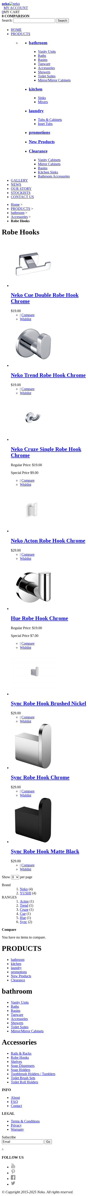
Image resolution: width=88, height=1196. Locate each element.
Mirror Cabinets (49, 164)
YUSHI (25, 893)
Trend (24, 905)
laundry (36, 110)
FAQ (14, 1102)
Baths (42, 56)
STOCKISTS (20, 193)
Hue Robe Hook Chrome (39, 618)
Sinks (42, 98)
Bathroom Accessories (54, 176)
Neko (24, 889)
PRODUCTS (20, 34)
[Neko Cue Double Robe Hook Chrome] (33, 286)
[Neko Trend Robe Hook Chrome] (33, 365)
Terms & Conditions (25, 1121)
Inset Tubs (45, 124)
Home (15, 204)
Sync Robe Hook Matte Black (45, 851)
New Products (42, 141)
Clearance (38, 151)
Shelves (16, 1062)
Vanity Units (47, 51)
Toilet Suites (47, 76)
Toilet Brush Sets (23, 1078)
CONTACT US (22, 197)
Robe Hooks (20, 1057)
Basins (42, 60)
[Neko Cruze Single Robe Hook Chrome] (33, 439)
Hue (23, 918)
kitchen (35, 89)
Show (6, 877)
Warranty (17, 1129)
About (15, 1097)
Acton (24, 901)
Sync (23, 922)
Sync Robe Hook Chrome (40, 777)
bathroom (38, 42)
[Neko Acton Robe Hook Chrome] (33, 531)
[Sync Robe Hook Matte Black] (33, 842)
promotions (39, 132)
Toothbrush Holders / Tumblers (33, 1074)
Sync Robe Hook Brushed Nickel (48, 703)
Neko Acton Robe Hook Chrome (48, 541)
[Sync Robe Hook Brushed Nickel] (33, 694)
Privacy (16, 1125)
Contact (16, 1106)
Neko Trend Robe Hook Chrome (48, 375)
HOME (16, 30)
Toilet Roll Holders (24, 1082)
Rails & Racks (21, 1053)
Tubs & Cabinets (50, 120)
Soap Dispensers (23, 1066)
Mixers (43, 102)
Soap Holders (20, 1070)
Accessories (46, 68)
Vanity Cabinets (49, 160)
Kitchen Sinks (48, 172)
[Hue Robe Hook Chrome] (33, 609)
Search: (7, 20)
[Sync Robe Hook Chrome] (33, 768)
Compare (28, 315)
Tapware (44, 64)
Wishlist (25, 319)
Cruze (24, 909)
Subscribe (9, 1137)
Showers (44, 72)
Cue (23, 914)
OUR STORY (21, 189)
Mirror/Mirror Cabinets (54, 80)
